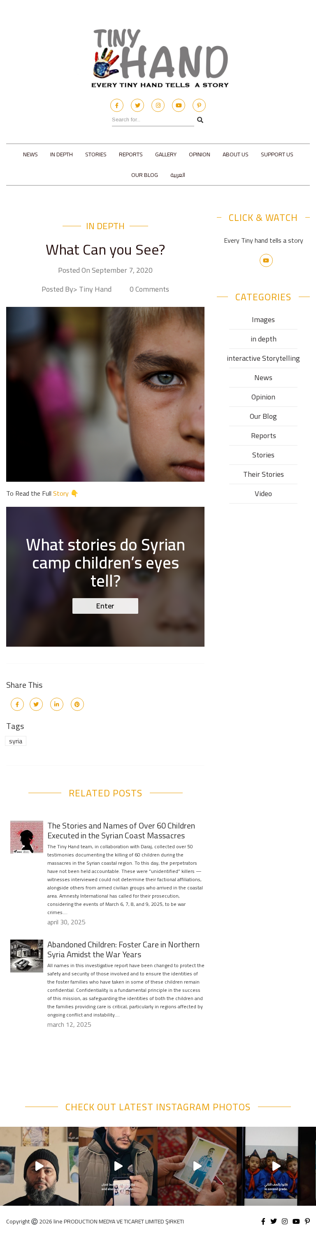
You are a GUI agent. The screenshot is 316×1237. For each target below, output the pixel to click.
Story (61, 493)
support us (277, 154)
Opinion (199, 154)
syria (15, 741)
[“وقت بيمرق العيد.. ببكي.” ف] (276, 1166)
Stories (96, 154)
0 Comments (149, 289)
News (30, 154)
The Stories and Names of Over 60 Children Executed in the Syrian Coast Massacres (121, 830)
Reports (131, 154)
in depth (61, 154)
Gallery (166, 154)
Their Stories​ (263, 474)
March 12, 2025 (69, 1024)
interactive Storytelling (263, 358)
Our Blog (144, 174)
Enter (105, 606)
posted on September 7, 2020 (105, 270)
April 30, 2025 (66, 922)
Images (263, 319)
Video (263, 493)
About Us (236, 154)
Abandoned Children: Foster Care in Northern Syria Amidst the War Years (123, 949)
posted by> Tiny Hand (77, 289)
